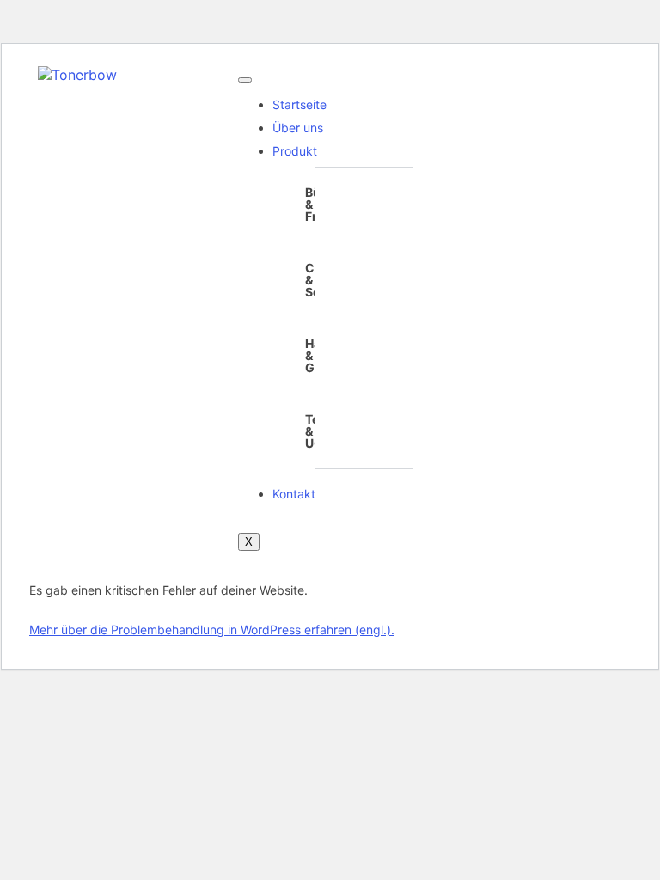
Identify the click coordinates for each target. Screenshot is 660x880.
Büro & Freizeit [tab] (317, 204)
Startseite (299, 104)
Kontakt (293, 493)
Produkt (294, 151)
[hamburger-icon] (245, 79)
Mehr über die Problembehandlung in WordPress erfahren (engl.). (211, 629)
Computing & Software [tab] (317, 279)
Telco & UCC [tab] (317, 431)
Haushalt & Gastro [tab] (317, 355)
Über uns (297, 127)
